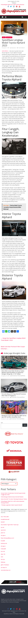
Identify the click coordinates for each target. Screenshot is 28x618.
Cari (2, 422)
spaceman (3, 530)
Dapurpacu (13, 47)
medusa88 (3, 548)
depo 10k (3, 554)
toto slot (3, 551)
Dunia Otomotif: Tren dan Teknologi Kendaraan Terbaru (14, 499)
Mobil (4, 37)
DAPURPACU (5, 51)
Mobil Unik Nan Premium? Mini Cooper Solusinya (13, 348)
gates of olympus (5, 564)
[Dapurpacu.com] (2, 17)
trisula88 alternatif (5, 519)
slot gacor (3, 535)
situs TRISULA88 (5, 516)
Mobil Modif (9, 37)
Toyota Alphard (21, 47)
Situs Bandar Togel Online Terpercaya (9, 524)
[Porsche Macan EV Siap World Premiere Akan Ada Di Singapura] (14, 379)
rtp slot (2, 527)
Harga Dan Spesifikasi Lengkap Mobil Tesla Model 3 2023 (13, 339)
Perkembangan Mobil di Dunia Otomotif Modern (12, 497)
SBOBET (3, 522)
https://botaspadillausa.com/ (7, 538)
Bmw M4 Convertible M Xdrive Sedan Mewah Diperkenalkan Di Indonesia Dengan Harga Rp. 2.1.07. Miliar (13, 372)
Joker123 (3, 532)
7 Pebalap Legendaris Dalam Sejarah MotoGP (11, 505)
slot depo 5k (4, 567)
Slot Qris (3, 559)
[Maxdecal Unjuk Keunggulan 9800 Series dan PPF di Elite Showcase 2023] (14, 401)
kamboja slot (4, 543)
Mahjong (3, 562)
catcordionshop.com (5, 570)
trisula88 (3, 540)
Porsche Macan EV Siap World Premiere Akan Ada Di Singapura (14, 394)
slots (2, 556)
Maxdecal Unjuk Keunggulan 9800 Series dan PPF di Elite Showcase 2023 (14, 416)
